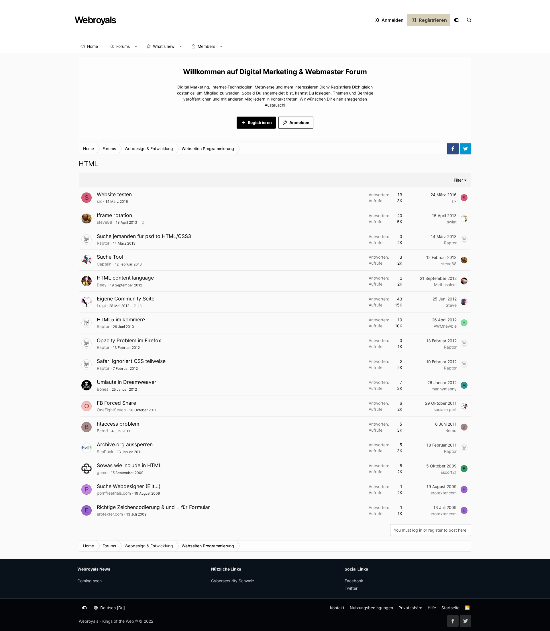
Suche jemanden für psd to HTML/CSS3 (144, 236)
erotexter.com (444, 492)
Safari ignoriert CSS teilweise (131, 361)
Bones (102, 389)
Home (92, 46)
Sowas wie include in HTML (129, 465)
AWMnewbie (445, 326)
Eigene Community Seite (125, 299)
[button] (136, 46)
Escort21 (449, 472)
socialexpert (445, 409)
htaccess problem (118, 424)
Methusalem (445, 284)
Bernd (102, 430)
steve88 (104, 222)
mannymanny (444, 388)
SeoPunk (105, 451)
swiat (452, 221)
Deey (102, 284)
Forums (123, 46)
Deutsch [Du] (112, 607)
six (99, 201)
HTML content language (125, 278)
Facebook (354, 580)
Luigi (101, 305)
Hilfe (432, 607)
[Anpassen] (456, 20)
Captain (104, 264)
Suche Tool (110, 257)
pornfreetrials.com (114, 493)
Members (206, 46)
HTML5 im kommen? (121, 320)
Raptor (103, 243)
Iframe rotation (114, 215)
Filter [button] (458, 180)
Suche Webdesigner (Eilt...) (128, 486)
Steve (451, 305)
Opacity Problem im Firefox (129, 340)
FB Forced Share (116, 403)
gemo (102, 472)
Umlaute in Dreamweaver (126, 382)
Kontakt (337, 607)
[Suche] (469, 20)
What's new (163, 46)
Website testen (114, 194)
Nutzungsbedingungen (371, 607)
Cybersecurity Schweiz (232, 580)
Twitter (351, 588)
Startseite (450, 607)
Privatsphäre (410, 607)
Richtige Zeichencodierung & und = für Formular (153, 507)
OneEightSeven (111, 409)
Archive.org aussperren (125, 444)
